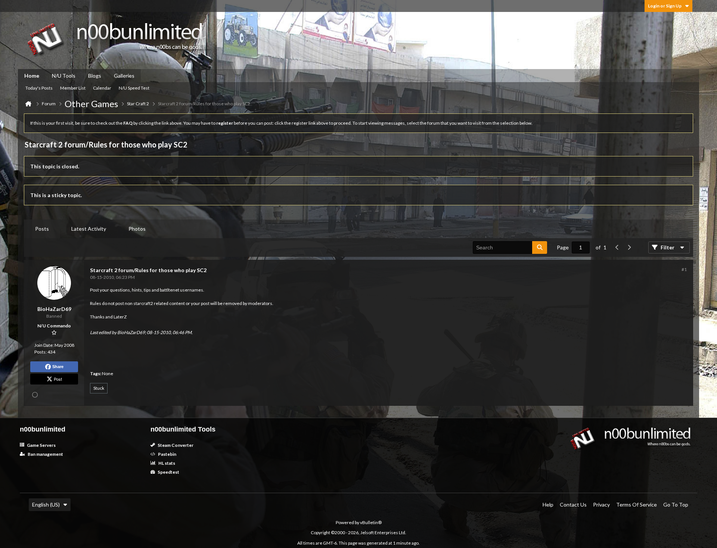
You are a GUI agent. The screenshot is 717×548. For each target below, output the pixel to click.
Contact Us (573, 504)
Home (31, 75)
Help (548, 504)
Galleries (124, 75)
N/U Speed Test (134, 88)
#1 (684, 269)
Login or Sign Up (665, 6)
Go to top (675, 504)
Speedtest (168, 472)
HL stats (166, 463)
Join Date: (44, 345)
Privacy (601, 504)
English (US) (46, 504)
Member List (73, 88)
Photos (137, 228)
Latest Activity (88, 228)
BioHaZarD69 (131, 332)
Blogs (94, 75)
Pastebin (166, 454)
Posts (42, 228)
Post (58, 379)
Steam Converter (175, 445)
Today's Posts (39, 88)
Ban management (45, 454)
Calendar (102, 88)
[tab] (42, 228)
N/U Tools (63, 75)
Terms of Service (636, 504)
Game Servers (41, 445)
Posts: (40, 352)
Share (57, 366)
